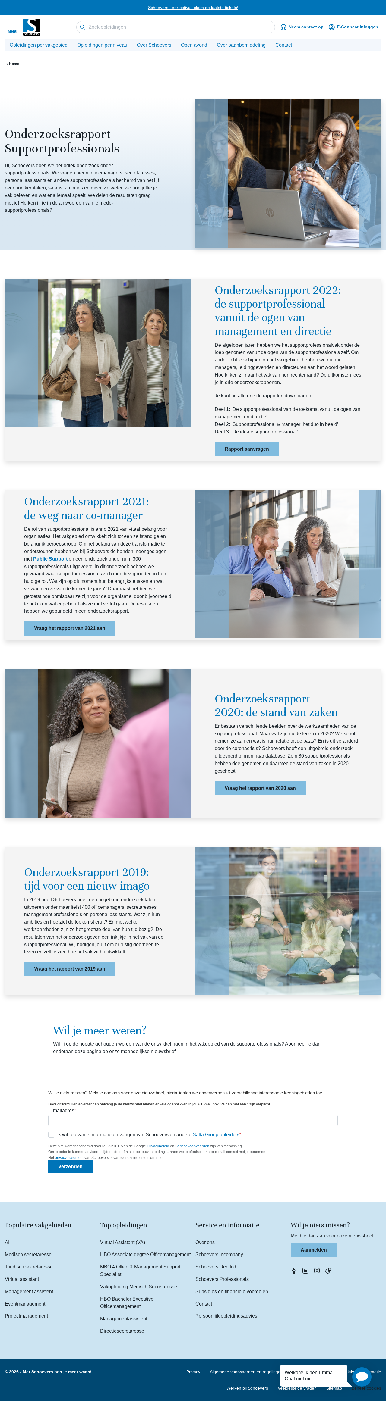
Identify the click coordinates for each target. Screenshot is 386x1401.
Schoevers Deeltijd (215, 1266)
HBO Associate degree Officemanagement (145, 1254)
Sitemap (334, 1388)
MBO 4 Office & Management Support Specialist (140, 1270)
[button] (362, 1377)
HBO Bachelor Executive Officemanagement (126, 1302)
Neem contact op (306, 26)
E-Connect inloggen (357, 26)
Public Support (50, 558)
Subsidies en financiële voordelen (231, 1291)
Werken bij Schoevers (247, 1388)
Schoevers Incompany (219, 1254)
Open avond (194, 45)
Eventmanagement (25, 1303)
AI (7, 1242)
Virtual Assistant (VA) (122, 1242)
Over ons (205, 1242)
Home (14, 64)
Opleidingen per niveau (102, 45)
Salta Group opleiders (216, 1134)
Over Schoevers (154, 45)
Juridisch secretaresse (29, 1266)
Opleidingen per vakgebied (39, 45)
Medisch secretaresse (28, 1254)
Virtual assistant (22, 1279)
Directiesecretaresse (122, 1331)
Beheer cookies (366, 1388)
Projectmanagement (26, 1315)
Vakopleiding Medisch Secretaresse (138, 1286)
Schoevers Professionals (222, 1279)
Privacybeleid (158, 1146)
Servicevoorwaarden (192, 1146)
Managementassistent (123, 1318)
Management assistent (29, 1291)
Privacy (193, 1371)
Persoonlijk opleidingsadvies (226, 1315)
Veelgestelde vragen (297, 1388)
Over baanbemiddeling (241, 45)
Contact (283, 45)
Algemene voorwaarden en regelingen (246, 1371)
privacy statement (69, 1158)
